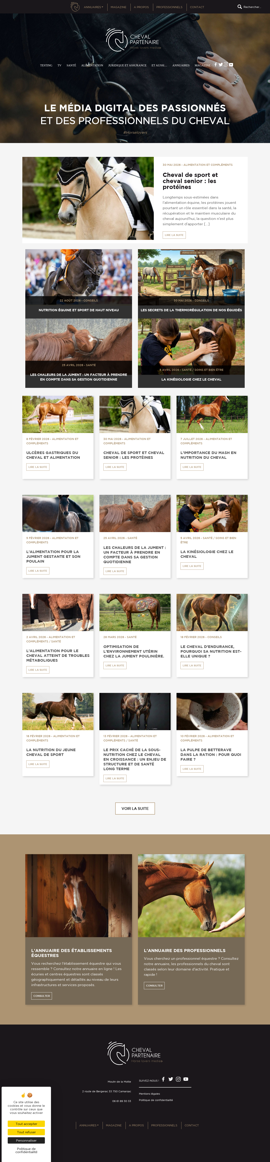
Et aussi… (159, 65)
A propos (141, 7)
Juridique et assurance (127, 65)
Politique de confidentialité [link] (26, 1150)
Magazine (118, 7)
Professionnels (169, 7)
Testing (46, 65)
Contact (197, 7)
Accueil (75, 8)
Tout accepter (26, 1124)
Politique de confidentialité (156, 1100)
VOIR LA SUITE (135, 808)
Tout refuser (26, 1132)
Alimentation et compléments (208, 164)
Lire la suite (174, 235)
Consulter (41, 995)
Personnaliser (26, 1140)
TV (59, 65)
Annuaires (92, 7)
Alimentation (92, 65)
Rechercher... (252, 7)
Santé (71, 65)
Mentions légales (149, 1093)
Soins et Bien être (208, 369)
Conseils (90, 300)
